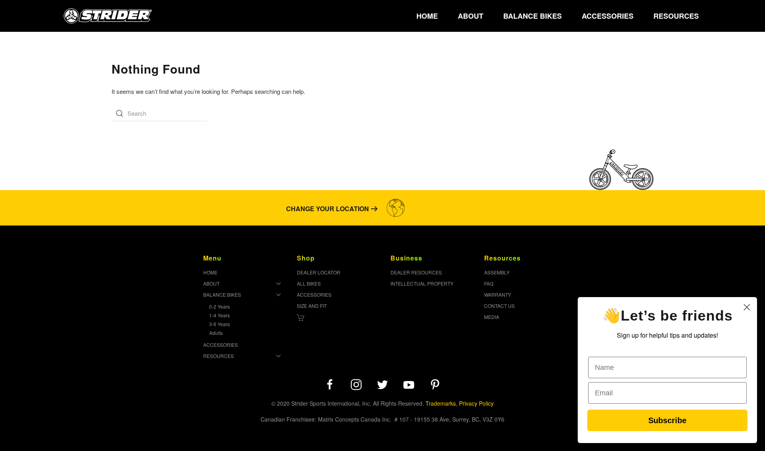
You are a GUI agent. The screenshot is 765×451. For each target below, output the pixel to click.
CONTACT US (499, 305)
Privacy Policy (476, 403)
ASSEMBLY (497, 272)
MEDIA (491, 316)
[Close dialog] (747, 307)
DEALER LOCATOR (318, 272)
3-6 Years (219, 324)
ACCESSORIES (608, 16)
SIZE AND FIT (312, 305)
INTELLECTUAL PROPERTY (421, 283)
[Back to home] (108, 16)
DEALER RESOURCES (416, 272)
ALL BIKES (309, 283)
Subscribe (667, 420)
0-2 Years (219, 306)
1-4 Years (219, 315)
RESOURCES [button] (676, 16)
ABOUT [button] (470, 16)
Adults (216, 332)
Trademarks (441, 403)
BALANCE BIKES (222, 294)
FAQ (488, 283)
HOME (427, 16)
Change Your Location (327, 208)
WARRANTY (497, 294)
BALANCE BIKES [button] (532, 16)
